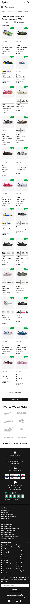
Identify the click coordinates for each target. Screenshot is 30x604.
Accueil (3, 11)
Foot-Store (4, 555)
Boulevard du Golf (6, 547)
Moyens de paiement (7, 534)
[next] (29, 425)
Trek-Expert (19, 565)
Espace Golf (5, 553)
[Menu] (2, 7)
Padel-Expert (19, 549)
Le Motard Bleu (5, 571)
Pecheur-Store (20, 551)
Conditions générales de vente (10, 529)
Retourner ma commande (8, 517)
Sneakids (18, 559)
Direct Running (5, 549)
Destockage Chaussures (21, 11)
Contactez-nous (15, 458)
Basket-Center (5, 545)
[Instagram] (13, 601)
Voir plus (15, 400)
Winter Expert (20, 571)
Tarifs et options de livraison (9, 536)
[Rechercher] (6, 7)
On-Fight (18, 547)
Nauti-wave (19, 545)
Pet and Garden (20, 553)
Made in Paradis (6, 573)
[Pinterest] (17, 601)
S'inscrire (15, 590)
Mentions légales (6, 532)
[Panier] (28, 2)
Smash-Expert (20, 557)
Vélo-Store (19, 569)
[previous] (1, 425)
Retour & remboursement (8, 531)
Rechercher (10, 7)
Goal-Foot (4, 559)
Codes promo (5, 519)
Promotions (10, 11)
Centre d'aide (5, 513)
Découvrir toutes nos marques (15, 444)
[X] (21, 601)
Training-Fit (19, 563)
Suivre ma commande (7, 515)
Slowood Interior (20, 555)
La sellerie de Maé (6, 569)
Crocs (4, 45)
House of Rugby (6, 563)
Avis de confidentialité (7, 538)
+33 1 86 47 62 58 (15, 463)
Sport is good (20, 561)
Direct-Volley (5, 551)
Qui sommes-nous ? (7, 525)
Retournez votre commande (15, 489)
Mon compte (5, 511)
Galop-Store (4, 557)
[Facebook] (9, 601)
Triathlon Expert (20, 567)
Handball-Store (5, 561)
